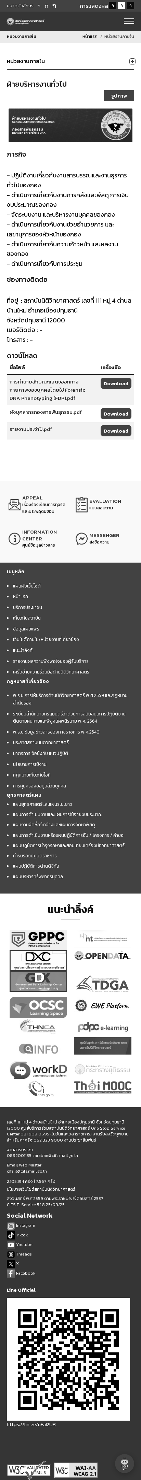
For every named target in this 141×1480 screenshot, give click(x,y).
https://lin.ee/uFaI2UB (31, 1424)
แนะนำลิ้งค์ (23, 650)
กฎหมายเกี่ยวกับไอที (32, 774)
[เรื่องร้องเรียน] (36, 505)
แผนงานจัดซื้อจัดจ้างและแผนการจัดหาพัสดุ (54, 824)
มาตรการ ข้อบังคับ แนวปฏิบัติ (40, 753)
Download (116, 383)
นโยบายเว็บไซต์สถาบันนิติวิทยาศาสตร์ (41, 1189)
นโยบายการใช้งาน (30, 764)
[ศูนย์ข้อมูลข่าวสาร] (36, 539)
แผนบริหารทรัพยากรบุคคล (38, 876)
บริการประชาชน (27, 607)
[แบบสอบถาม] (104, 505)
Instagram (25, 1225)
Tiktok (21, 1235)
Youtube (24, 1244)
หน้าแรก (90, 36)
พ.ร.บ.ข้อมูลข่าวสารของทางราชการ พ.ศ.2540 (56, 731)
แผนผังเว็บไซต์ (27, 585)
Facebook (25, 1273)
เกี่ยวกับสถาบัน (27, 617)
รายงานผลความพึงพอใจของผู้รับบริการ (51, 661)
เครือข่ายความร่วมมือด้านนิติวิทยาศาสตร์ (51, 671)
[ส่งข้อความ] (104, 539)
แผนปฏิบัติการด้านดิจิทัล (36, 865)
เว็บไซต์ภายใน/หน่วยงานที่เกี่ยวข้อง (46, 639)
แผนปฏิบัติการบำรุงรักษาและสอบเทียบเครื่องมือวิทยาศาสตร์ (69, 845)
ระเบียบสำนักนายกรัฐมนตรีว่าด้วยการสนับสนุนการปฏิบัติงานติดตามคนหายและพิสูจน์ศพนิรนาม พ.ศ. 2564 (69, 717)
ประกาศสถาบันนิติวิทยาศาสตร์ (41, 742)
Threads (23, 1254)
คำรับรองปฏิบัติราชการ (35, 855)
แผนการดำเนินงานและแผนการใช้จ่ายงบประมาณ (58, 814)
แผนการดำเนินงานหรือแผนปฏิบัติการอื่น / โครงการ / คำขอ (68, 835)
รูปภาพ (119, 96)
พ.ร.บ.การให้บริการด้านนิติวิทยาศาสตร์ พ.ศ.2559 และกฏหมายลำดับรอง (70, 699)
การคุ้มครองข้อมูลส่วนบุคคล (39, 785)
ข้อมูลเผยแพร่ (26, 628)
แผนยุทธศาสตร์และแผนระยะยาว (42, 804)
